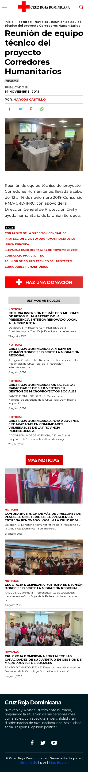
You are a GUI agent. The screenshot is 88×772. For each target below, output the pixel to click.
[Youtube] (54, 743)
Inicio (9, 22)
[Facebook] (9, 109)
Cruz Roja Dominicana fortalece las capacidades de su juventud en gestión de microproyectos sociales (42, 388)
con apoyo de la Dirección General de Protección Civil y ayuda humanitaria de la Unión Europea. (40, 239)
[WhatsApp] (41, 109)
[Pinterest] (31, 109)
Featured (24, 22)
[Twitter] (20, 109)
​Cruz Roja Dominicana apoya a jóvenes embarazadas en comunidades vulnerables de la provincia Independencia (43, 426)
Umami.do (29, 762)
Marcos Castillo (29, 99)
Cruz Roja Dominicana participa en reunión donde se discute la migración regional (43, 352)
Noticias (41, 22)
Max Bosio (58, 762)
